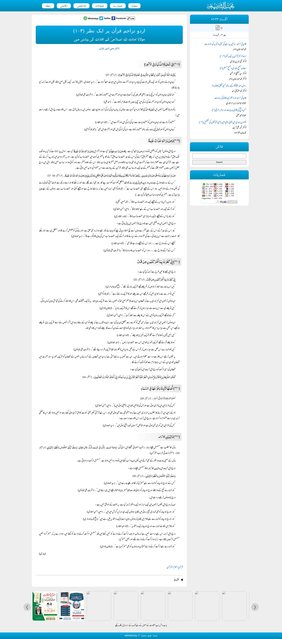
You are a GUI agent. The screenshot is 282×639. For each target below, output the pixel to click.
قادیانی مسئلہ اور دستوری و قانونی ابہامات (230, 98)
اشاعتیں (81, 6)
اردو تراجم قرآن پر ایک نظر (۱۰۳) (233, 56)
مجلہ (134, 6)
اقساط (176, 580)
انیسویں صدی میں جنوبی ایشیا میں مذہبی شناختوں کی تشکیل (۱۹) (222, 122)
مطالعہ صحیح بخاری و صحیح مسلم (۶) (233, 68)
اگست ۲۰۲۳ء (219, 19)
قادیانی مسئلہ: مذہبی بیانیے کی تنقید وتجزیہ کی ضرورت (225, 44)
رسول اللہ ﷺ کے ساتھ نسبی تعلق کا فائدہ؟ (229, 86)
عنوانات (99, 6)
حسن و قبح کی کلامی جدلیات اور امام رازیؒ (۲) (229, 110)
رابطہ (48, 6)
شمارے (117, 6)
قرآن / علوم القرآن (175, 567)
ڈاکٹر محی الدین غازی (109, 49)
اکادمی (64, 6)
